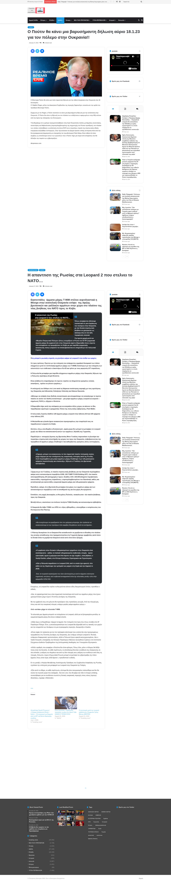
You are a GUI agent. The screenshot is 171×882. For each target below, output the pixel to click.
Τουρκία (103, 832)
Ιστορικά (111, 20)
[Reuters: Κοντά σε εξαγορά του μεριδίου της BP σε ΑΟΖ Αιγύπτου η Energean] (115, 247)
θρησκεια (31, 855)
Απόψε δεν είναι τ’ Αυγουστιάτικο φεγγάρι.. (70, 1)
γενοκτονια (99, 835)
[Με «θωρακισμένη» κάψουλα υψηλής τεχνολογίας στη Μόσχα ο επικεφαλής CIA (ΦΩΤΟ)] (115, 236)
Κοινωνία (121, 20)
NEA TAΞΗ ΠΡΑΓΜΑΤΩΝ (81, 20)
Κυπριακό (104, 822)
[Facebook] (33, 51)
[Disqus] (66, 177)
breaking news (33, 840)
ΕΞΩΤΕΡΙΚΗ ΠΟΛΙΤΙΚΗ (94, 818)
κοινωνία (31, 861)
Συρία (99, 828)
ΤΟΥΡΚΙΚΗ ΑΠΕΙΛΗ (93, 832)
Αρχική (141, 878)
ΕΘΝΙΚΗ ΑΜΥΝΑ (105, 812)
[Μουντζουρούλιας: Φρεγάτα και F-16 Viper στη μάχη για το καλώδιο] (61, 812)
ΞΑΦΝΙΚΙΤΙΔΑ (91, 828)
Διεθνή (60, 20)
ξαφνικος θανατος (93, 838)
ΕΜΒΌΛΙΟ (98, 815)
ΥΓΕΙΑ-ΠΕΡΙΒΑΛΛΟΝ (99, 20)
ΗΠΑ (89, 822)
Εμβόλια (105, 818)
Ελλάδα (51, 20)
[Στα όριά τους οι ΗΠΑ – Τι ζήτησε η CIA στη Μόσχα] (70, 812)
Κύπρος (42, 20)
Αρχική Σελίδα (33, 20)
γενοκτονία (91, 835)
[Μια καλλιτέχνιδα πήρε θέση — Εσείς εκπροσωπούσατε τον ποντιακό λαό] (80, 823)
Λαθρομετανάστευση (100, 825)
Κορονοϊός (96, 822)
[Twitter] (37, 51)
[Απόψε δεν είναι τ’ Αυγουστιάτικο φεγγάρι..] (115, 227)
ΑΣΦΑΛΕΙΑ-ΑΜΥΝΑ (93, 812)
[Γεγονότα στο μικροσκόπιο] (36, 10)
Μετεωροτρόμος (34, 867)
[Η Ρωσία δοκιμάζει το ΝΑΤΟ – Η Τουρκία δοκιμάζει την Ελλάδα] (70, 823)
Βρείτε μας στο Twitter (119, 96)
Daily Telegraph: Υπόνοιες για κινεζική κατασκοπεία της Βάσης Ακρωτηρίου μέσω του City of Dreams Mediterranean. (131, 198)
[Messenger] (42, 51)
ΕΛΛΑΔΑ (90, 815)
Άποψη (68, 20)
